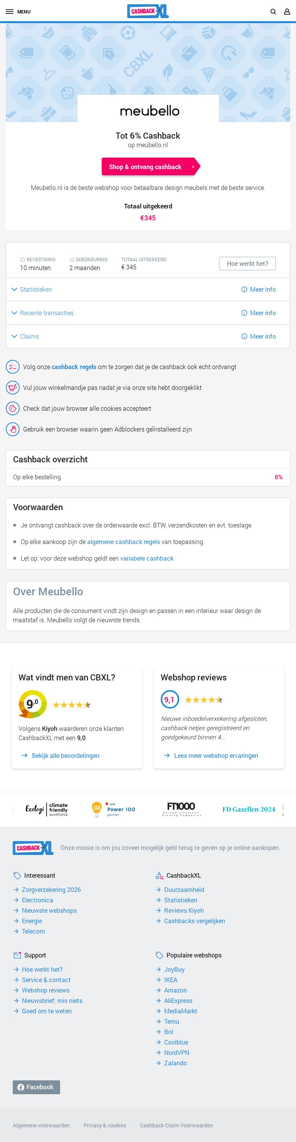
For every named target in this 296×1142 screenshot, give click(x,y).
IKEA (170, 979)
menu (23, 11)
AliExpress (178, 1000)
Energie (32, 920)
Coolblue (176, 1042)
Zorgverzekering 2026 (51, 889)
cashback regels (74, 367)
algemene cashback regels (123, 541)
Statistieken (180, 900)
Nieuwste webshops (49, 910)
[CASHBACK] (148, 11)
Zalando (175, 1063)
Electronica (37, 900)
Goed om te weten (47, 1011)
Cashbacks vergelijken (194, 920)
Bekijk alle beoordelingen (65, 755)
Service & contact (46, 979)
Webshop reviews (45, 990)
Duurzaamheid (184, 889)
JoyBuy (174, 969)
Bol (168, 1031)
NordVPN (176, 1052)
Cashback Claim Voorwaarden (176, 1125)
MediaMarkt (180, 1011)
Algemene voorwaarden (41, 1125)
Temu (171, 1021)
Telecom (33, 931)
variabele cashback (146, 558)
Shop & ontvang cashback (145, 167)
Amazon (175, 990)
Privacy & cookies (105, 1125)
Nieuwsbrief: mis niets (52, 1000)
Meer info (263, 289)
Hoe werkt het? (42, 969)
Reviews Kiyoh (184, 910)
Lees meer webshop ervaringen (216, 755)
